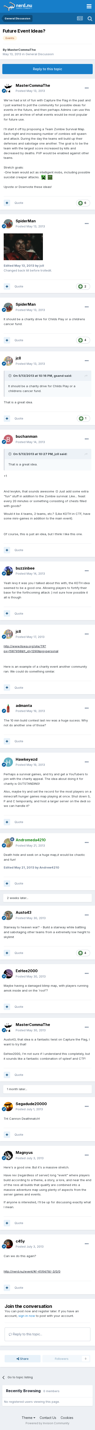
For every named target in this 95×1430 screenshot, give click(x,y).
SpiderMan (26, 221)
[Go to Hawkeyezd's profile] (8, 762)
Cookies (67, 1418)
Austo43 (23, 912)
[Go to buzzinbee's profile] (8, 571)
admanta (24, 705)
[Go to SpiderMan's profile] (8, 223)
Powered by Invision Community (47, 1423)
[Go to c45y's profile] (8, 1244)
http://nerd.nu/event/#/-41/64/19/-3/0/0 (32, 1271)
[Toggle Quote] (10, 375)
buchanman (26, 436)
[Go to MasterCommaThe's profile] (8, 88)
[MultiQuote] (7, 203)
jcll (18, 358)
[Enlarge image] (43, 177)
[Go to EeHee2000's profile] (8, 973)
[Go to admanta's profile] (8, 708)
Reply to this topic (47, 69)
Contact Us (48, 1418)
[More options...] (86, 88)
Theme (27, 1418)
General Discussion (40, 54)
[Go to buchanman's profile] (8, 439)
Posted (30, 91)
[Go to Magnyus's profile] (8, 1155)
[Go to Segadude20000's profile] (8, 1106)
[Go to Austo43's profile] (8, 915)
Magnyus (24, 1152)
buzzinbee (25, 568)
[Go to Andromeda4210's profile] (8, 843)
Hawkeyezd (26, 759)
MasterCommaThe (21, 49)
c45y (20, 1241)
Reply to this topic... (27, 1334)
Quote (19, 203)
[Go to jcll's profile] (8, 361)
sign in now (26, 1316)
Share (24, 1359)
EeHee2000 (27, 970)
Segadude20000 (31, 1103)
